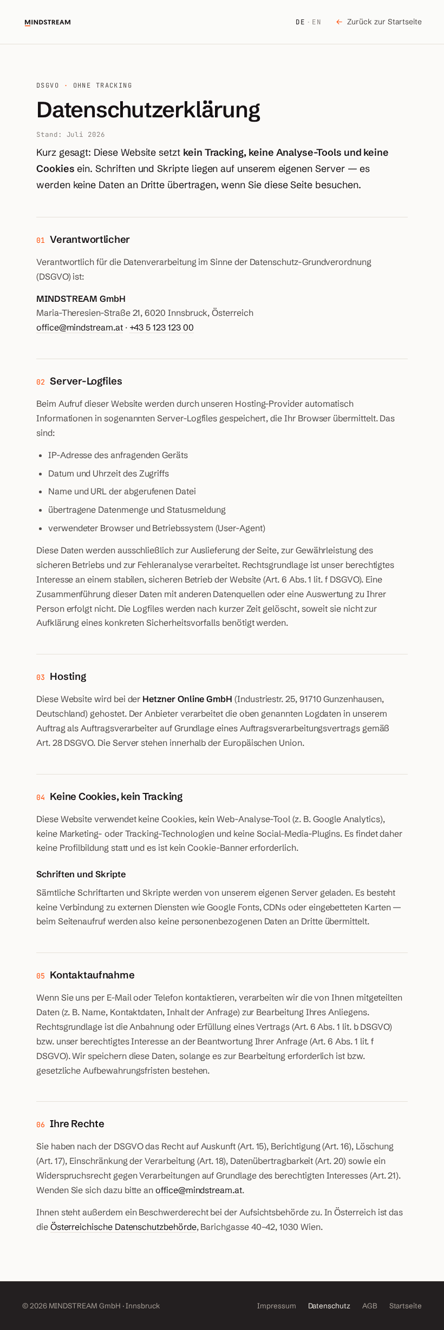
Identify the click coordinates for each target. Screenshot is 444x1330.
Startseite (405, 1305)
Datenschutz (329, 1305)
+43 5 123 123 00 (161, 327)
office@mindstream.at (79, 327)
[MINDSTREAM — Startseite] (47, 22)
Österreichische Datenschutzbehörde (123, 1226)
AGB (369, 1305)
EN (317, 22)
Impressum (276, 1305)
